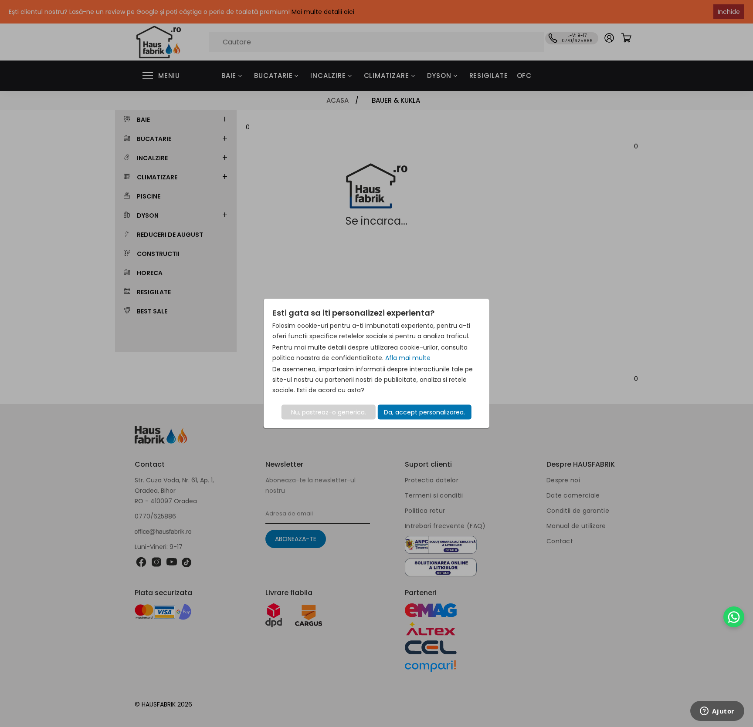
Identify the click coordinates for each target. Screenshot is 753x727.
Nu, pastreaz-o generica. (328, 412)
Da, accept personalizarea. (424, 412)
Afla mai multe (408, 357)
